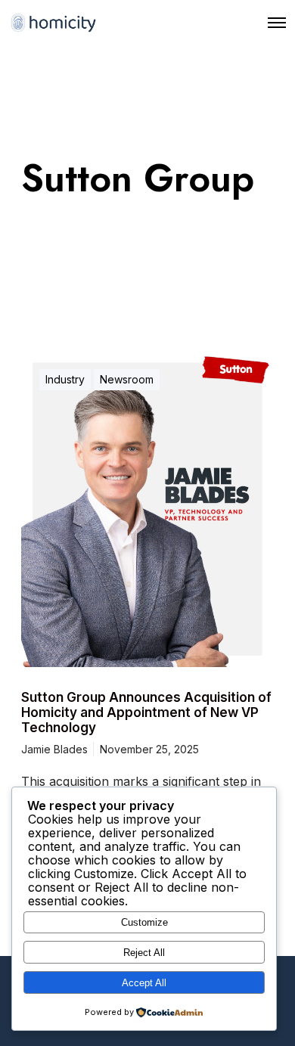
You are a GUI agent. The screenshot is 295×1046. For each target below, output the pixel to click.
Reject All (144, 952)
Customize (144, 922)
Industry (65, 379)
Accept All (144, 983)
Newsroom (127, 379)
